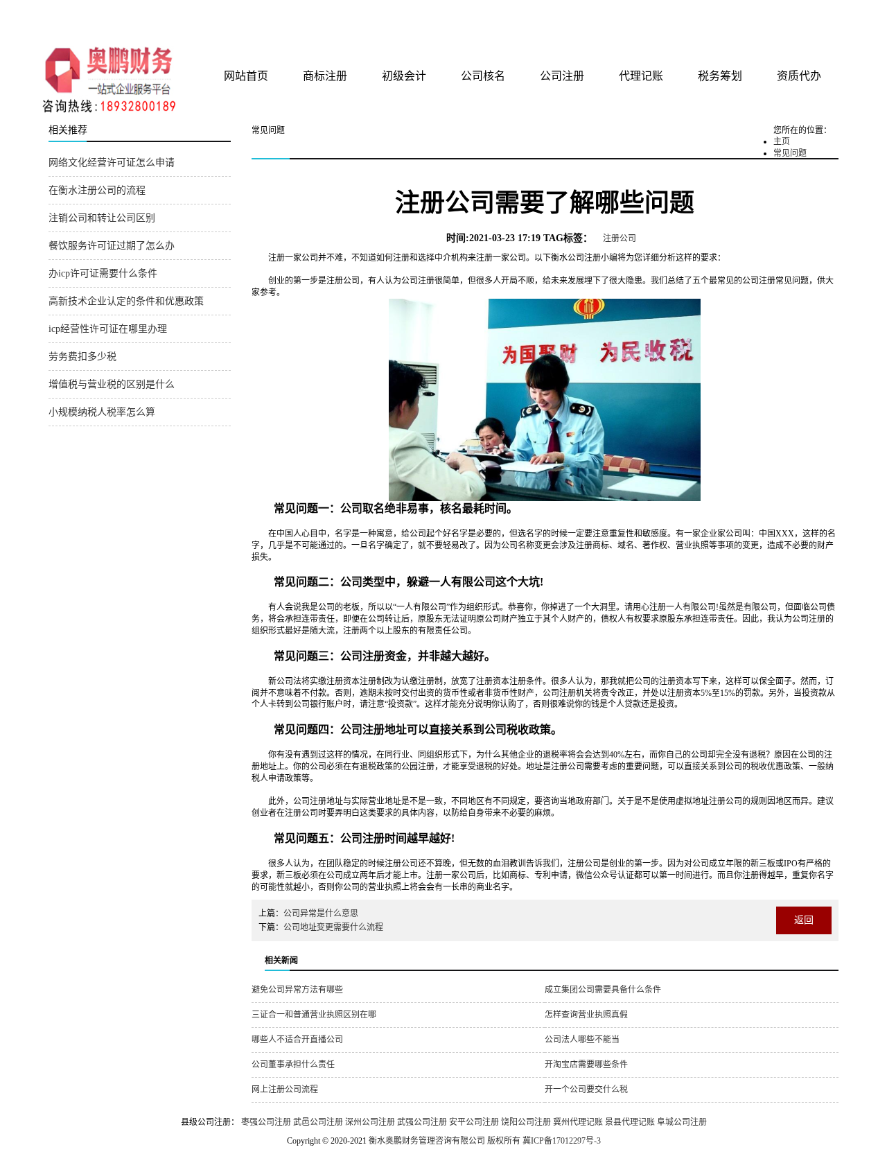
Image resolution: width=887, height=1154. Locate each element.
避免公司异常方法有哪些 (297, 990)
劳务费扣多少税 (82, 356)
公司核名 (483, 76)
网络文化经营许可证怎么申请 (112, 162)
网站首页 (246, 76)
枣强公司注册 (266, 1122)
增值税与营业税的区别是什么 (112, 384)
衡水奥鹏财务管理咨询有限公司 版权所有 (444, 1141)
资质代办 (799, 76)
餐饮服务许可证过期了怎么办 (112, 246)
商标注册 (325, 76)
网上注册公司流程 (285, 1089)
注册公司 (619, 238)
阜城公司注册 (682, 1122)
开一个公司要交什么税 (586, 1089)
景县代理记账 (630, 1122)
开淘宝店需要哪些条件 (586, 1064)
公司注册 (562, 76)
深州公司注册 (370, 1122)
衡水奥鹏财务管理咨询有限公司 (212, 20)
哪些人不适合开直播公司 (297, 1039)
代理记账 (641, 76)
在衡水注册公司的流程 (97, 190)
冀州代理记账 (578, 1122)
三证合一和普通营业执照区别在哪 (314, 1015)
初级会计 (404, 76)
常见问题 (790, 153)
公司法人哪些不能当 (582, 1039)
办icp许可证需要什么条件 (103, 273)
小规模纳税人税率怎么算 (102, 412)
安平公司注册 (474, 1122)
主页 (781, 141)
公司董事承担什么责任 (293, 1064)
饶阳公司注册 (526, 1122)
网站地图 (819, 15)
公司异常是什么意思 (320, 913)
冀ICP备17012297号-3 (561, 1141)
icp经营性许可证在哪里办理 (108, 329)
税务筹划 (720, 76)
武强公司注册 (422, 1122)
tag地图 (790, 15)
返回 (804, 920)
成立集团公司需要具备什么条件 (603, 990)
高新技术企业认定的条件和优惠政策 (126, 301)
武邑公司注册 (318, 1122)
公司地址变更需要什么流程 (333, 927)
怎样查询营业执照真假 (586, 1015)
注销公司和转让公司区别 (102, 218)
